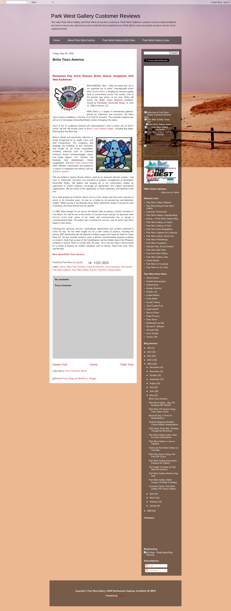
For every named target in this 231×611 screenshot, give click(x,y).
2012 (149, 352)
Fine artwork (126, 267)
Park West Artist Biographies (159, 229)
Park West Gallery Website (158, 202)
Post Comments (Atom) (76, 371)
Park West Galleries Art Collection (161, 232)
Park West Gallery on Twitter (159, 222)
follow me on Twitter (170, 192)
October (153, 375)
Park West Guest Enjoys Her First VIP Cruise (162, 455)
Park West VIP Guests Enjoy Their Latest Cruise (162, 410)
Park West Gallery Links (156, 40)
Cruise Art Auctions (95, 267)
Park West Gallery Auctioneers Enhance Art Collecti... (163, 462)
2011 (149, 356)
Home (56, 40)
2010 (149, 360)
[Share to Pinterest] (107, 262)
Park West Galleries (62, 270)
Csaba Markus (153, 295)
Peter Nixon (151, 319)
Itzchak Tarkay (153, 302)
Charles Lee (151, 292)
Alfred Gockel (152, 278)
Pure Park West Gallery (157, 253)
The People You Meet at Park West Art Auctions (162, 468)
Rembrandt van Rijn (155, 323)
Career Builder (152, 260)
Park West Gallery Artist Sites (118, 40)
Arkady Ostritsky (154, 288)
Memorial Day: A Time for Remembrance (160, 416)
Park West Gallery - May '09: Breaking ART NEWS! (162, 404)
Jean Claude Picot (154, 306)
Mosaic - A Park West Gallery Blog (162, 218)
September (155, 379)
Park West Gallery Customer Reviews (95, 16)
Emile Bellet (151, 298)
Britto (103, 243)
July (152, 387)
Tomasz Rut (151, 337)
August (153, 383)
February (154, 502)
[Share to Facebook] (104, 262)
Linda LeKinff (152, 309)
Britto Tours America (68, 59)
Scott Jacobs (152, 333)
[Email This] (95, 262)
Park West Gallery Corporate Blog (161, 215)
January (153, 506)
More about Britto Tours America (68, 254)
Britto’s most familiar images (100, 128)
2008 (149, 511)
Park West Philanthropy (157, 239)
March (153, 498)
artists (63, 267)
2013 (149, 348)
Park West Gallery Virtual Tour (160, 236)
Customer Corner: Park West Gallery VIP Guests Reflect (162, 487)
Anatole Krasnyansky (156, 281)
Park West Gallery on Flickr (158, 226)
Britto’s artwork (62, 171)
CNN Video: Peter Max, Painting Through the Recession (163, 429)
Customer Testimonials (156, 212)
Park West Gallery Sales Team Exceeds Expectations (163, 436)
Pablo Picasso (153, 316)
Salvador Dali (152, 330)
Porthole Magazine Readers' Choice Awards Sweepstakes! (163, 423)
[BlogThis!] (98, 262)
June (152, 391)
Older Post (127, 364)
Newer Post (60, 364)
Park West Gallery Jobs (157, 257)
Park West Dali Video (156, 250)
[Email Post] (89, 262)
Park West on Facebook (157, 264)
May (152, 395)
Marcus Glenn (152, 312)
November (155, 371)
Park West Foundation (156, 243)
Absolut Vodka (60, 217)
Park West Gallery (80, 270)
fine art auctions (112, 267)
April (152, 494)
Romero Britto (98, 91)
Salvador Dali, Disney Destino (159, 246)
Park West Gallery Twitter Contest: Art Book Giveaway (163, 481)
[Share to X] (101, 262)
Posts (151, 566)
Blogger (122, 595)
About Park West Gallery (81, 40)
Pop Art (93, 270)
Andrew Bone (152, 285)
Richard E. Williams (155, 326)
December (155, 367)
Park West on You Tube (157, 267)
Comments (153, 570)
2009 (149, 364)
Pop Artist (102, 270)
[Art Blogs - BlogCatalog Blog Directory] (161, 555)
